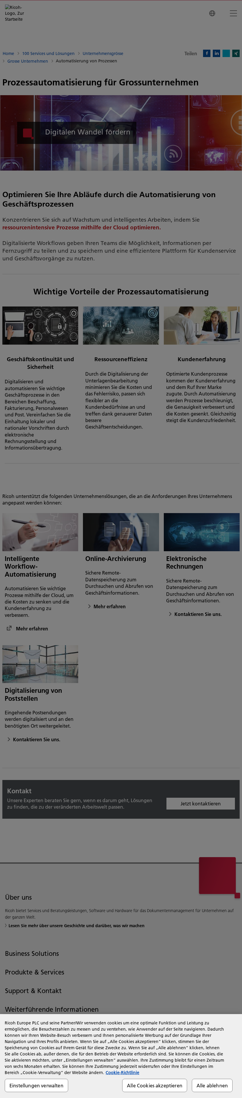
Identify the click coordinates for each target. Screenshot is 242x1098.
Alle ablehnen (212, 1085)
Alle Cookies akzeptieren (154, 1085)
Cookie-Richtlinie (122, 1072)
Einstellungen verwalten (36, 1085)
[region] (121, 1056)
